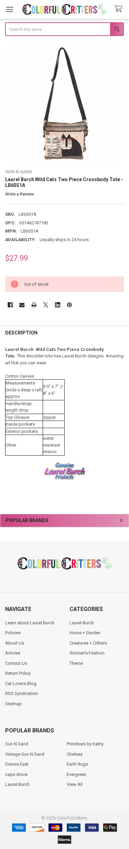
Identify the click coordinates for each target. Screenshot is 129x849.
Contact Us (16, 663)
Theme (76, 663)
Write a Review (19, 194)
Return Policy (18, 673)
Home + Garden (84, 632)
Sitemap (13, 703)
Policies (13, 632)
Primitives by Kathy (85, 743)
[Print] (34, 305)
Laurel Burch (81, 622)
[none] (64, 103)
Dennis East (17, 764)
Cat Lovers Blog (20, 683)
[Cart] (119, 9)
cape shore (16, 774)
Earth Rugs (77, 764)
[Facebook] (10, 305)
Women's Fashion (87, 653)
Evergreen (76, 774)
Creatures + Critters (88, 643)
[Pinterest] (69, 305)
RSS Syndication (21, 693)
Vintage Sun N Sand (24, 754)
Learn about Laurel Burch (29, 622)
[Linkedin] (58, 305)
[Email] (22, 305)
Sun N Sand (16, 743)
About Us (14, 643)
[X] (46, 305)
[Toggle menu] (9, 9)
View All (75, 784)
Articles (12, 653)
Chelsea (75, 754)
